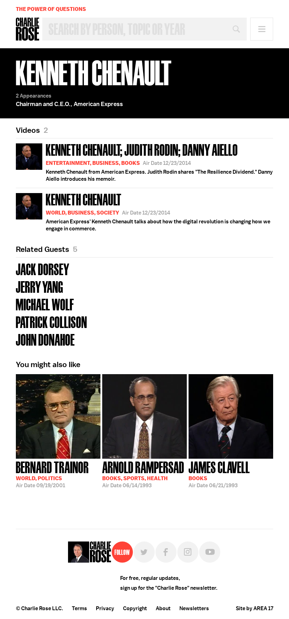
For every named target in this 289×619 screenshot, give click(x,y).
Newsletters (194, 608)
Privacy (105, 608)
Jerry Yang (39, 286)
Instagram (187, 552)
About (163, 608)
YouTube (209, 552)
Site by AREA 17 (254, 608)
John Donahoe (45, 339)
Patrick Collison (51, 321)
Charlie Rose (27, 29)
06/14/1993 (143, 474)
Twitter (144, 552)
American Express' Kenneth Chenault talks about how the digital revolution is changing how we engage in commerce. (158, 211)
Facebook (166, 552)
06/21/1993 (219, 474)
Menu (261, 29)
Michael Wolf (45, 303)
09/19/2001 (52, 474)
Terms (79, 608)
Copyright (135, 608)
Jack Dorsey (42, 268)
